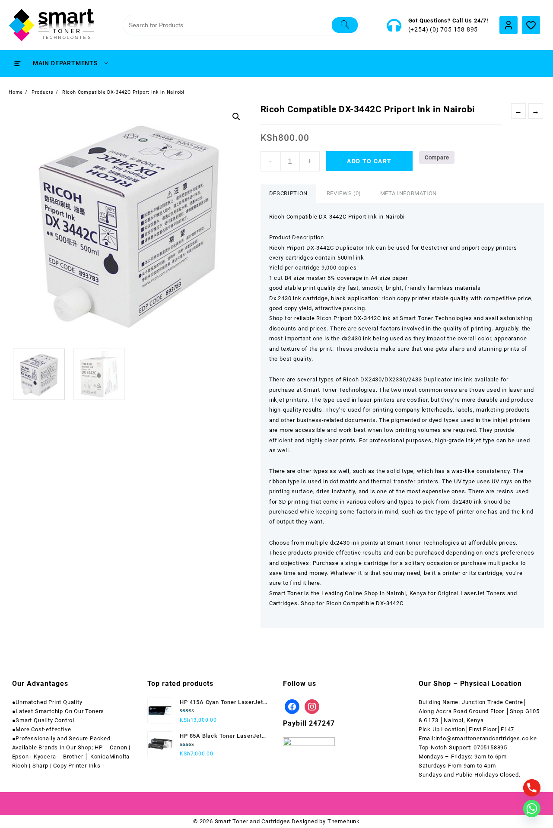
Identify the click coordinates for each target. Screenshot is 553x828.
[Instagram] (312, 706)
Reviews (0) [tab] (344, 193)
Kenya (418, 593)
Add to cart (369, 161)
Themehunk (343, 821)
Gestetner (434, 247)
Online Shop (361, 593)
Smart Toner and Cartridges (252, 821)
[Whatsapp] (531, 808)
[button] (236, 116)
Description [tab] (288, 193)
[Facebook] (292, 706)
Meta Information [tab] (408, 193)
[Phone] (531, 787)
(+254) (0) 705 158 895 (443, 29)
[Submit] (345, 25)
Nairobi (396, 593)
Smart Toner (287, 593)
